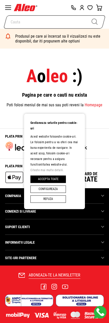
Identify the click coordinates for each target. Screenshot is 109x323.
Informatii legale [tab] (20, 242)
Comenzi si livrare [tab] (20, 211)
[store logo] (27, 7)
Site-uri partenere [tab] (21, 258)
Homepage (93, 104)
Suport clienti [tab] (17, 227)
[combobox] (54, 22)
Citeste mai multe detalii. (47, 170)
